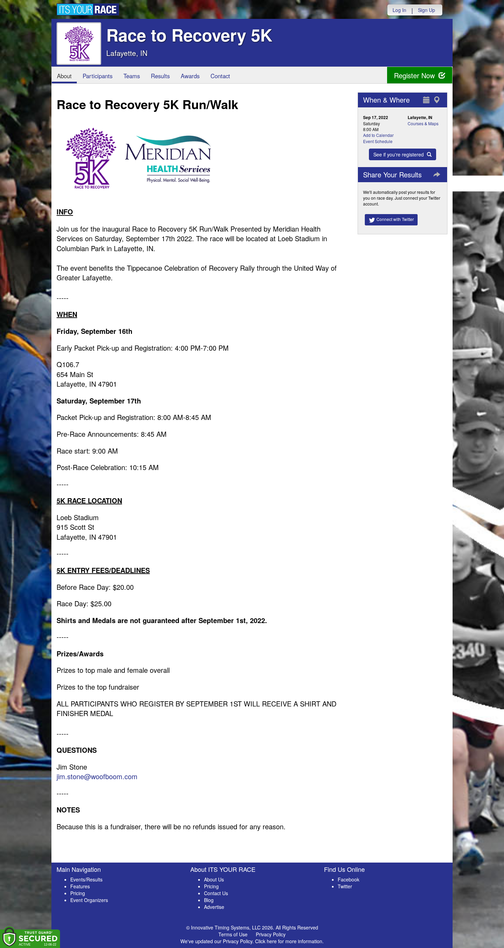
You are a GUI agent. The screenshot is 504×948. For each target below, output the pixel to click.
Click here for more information (288, 941)
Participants (97, 76)
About (64, 76)
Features (80, 886)
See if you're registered (399, 154)
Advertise (214, 906)
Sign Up (426, 10)
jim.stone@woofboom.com (97, 776)
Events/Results (86, 879)
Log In (399, 10)
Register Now (415, 75)
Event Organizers (89, 900)
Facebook (348, 879)
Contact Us (216, 893)
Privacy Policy (271, 934)
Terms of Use (233, 934)
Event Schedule (378, 141)
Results (160, 76)
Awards (190, 76)
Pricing (77, 893)
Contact (220, 76)
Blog (209, 900)
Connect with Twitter (394, 219)
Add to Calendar (378, 135)
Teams (131, 76)
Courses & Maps (423, 123)
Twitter (345, 886)
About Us (214, 879)
